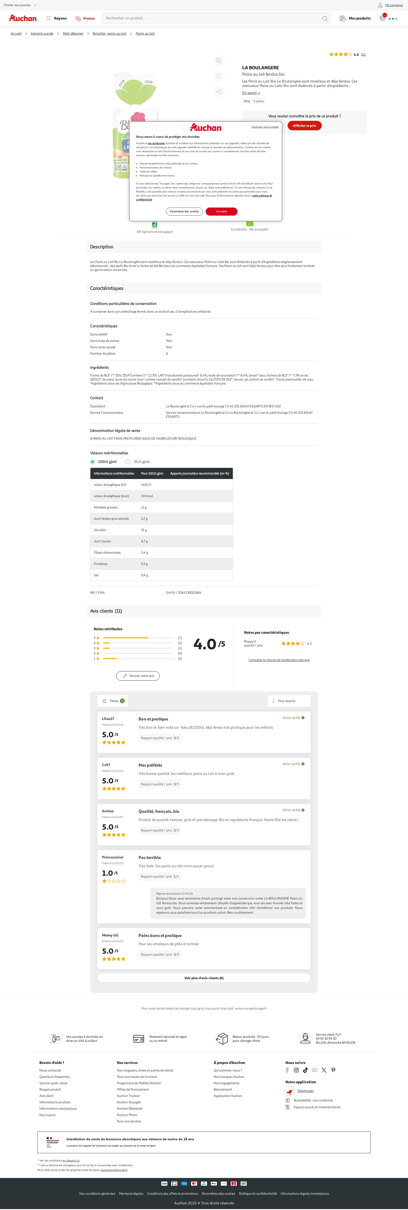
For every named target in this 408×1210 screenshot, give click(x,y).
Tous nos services (129, 1121)
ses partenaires (156, 143)
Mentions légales (131, 1194)
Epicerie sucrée (42, 33)
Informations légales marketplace (305, 1194)
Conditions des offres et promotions (172, 1194)
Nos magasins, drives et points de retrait (145, 1070)
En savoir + (251, 92)
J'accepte (221, 211)
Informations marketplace (58, 1109)
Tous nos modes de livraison (137, 1077)
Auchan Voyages (129, 1102)
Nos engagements (226, 1083)
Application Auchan (228, 1096)
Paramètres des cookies (184, 211)
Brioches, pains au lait (109, 33)
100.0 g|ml (107, 461)
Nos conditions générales (97, 1194)
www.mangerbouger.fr (114, 1170)
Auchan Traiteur (128, 1096)
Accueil (16, 33)
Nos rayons (47, 1115)
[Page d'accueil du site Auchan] (24, 18)
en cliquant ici (71, 1160)
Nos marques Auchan (229, 1077)
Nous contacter (50, 1070)
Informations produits (55, 1102)
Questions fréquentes (54, 1077)
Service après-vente (53, 1083)
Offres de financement (133, 1089)
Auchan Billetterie (129, 1109)
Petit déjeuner (73, 33)
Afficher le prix (304, 125)
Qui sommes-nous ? (228, 1070)
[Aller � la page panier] (388, 18)
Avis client (46, 1096)
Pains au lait (145, 33)
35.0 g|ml (142, 461)
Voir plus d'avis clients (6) (204, 978)
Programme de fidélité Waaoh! (139, 1083)
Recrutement (223, 1089)
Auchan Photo (127, 1115)
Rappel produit (50, 1089)
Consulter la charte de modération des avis (279, 660)
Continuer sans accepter (265, 126)
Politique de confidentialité (258, 1194)
